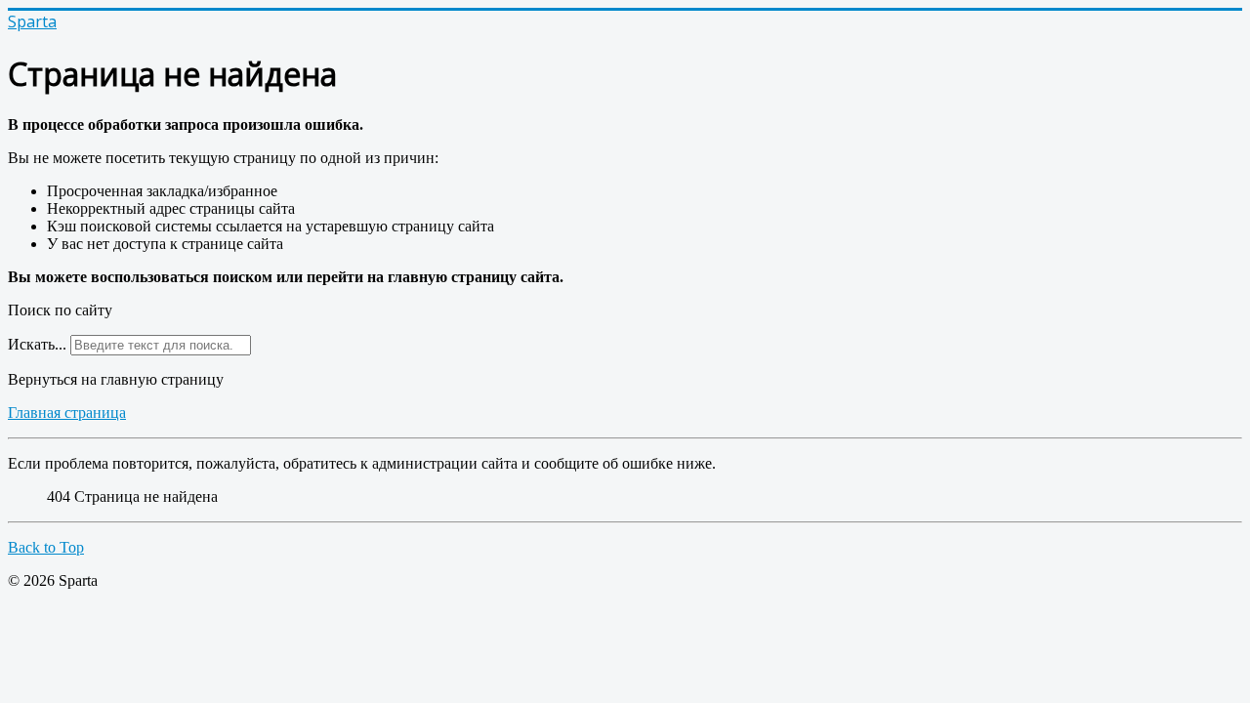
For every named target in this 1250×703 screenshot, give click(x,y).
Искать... (37, 344)
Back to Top (46, 547)
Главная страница (67, 412)
